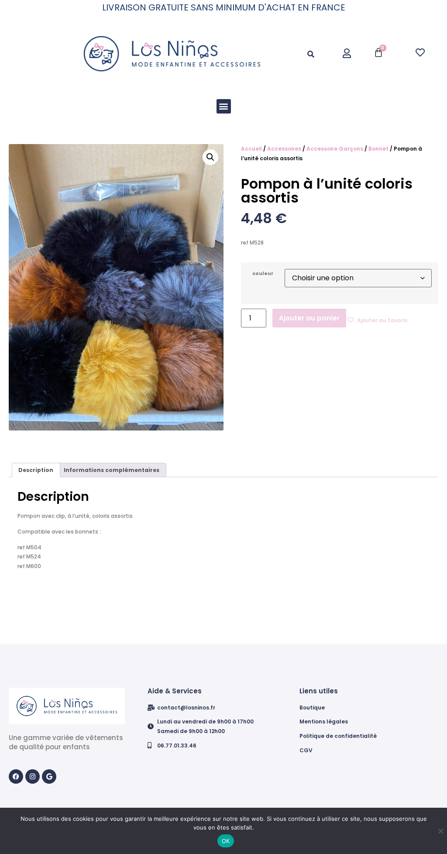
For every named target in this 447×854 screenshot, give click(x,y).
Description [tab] (35, 470)
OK (226, 840)
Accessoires (284, 148)
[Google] (49, 776)
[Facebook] (16, 776)
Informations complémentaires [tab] (111, 470)
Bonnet (378, 148)
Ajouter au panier (309, 318)
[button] (310, 54)
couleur (262, 274)
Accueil (251, 148)
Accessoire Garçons (334, 148)
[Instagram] (32, 776)
